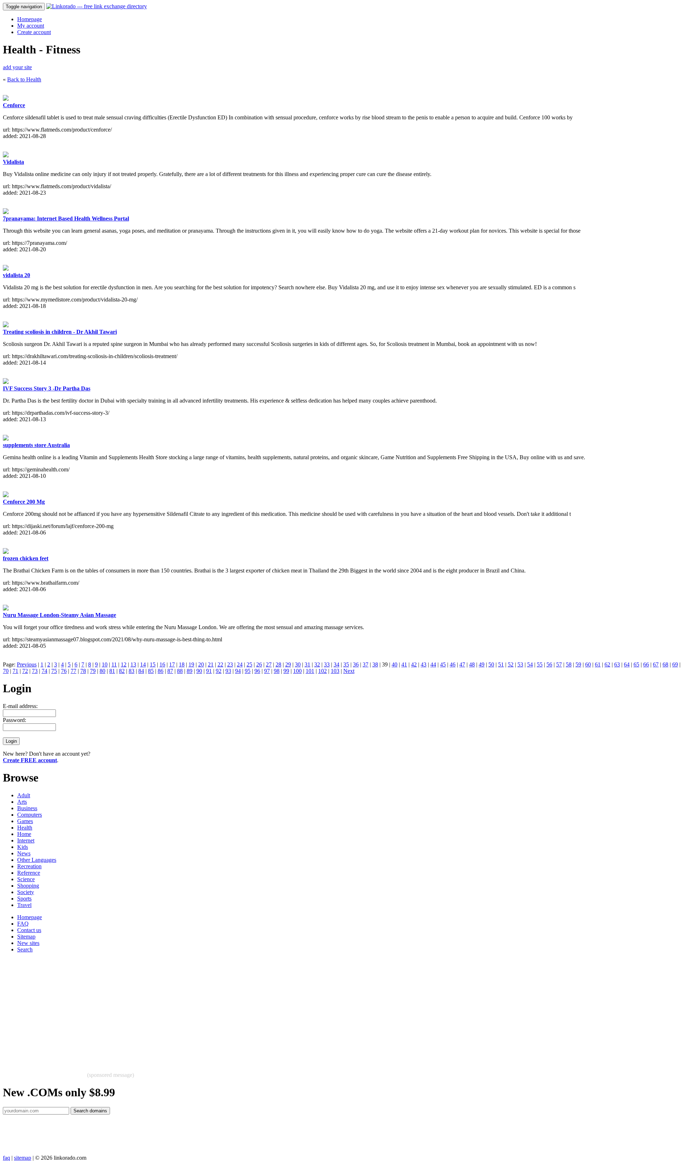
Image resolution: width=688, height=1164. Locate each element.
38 (375, 664)
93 (228, 671)
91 (209, 671)
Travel (24, 905)
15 (153, 664)
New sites (28, 943)
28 (278, 664)
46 (452, 664)
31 (307, 664)
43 (423, 664)
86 (160, 671)
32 (317, 664)
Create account (34, 32)
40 (394, 664)
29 (288, 664)
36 (356, 664)
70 (6, 671)
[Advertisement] (218, 1009)
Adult (23, 795)
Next (348, 671)
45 (443, 664)
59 (578, 664)
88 (180, 671)
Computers (29, 815)
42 (414, 664)
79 (93, 671)
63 (617, 664)
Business (27, 808)
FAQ (23, 924)
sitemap (22, 1158)
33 (327, 664)
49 (481, 664)
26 (259, 664)
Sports (24, 898)
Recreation (29, 866)
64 (627, 664)
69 (675, 664)
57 (559, 664)
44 (433, 664)
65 (636, 664)
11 (114, 664)
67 (656, 664)
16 (162, 664)
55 (540, 664)
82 (122, 671)
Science (26, 879)
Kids (22, 847)
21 (211, 664)
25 (249, 664)
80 (102, 671)
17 (172, 664)
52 (510, 664)
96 (257, 671)
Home (24, 834)
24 (240, 664)
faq (6, 1158)
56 (549, 664)
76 (64, 671)
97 (267, 671)
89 (189, 671)
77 (73, 671)
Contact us (29, 930)
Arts (22, 802)
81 (112, 671)
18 (182, 664)
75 (54, 671)
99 (286, 671)
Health (24, 828)
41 (404, 664)
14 (143, 664)
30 (298, 664)
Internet (25, 840)
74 (44, 671)
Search (25, 949)
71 (15, 671)
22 (220, 664)
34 (336, 664)
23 (230, 664)
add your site (17, 67)
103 (335, 671)
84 (141, 671)
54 (530, 664)
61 (598, 664)
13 (133, 664)
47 (462, 664)
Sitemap (26, 936)
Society (25, 892)
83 (131, 671)
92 (218, 671)
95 (247, 671)
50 (491, 664)
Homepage (29, 19)
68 (665, 664)
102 (322, 671)
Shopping (28, 886)
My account (30, 26)
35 (346, 664)
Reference (28, 873)
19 (191, 664)
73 (35, 671)
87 (170, 671)
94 (238, 671)
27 (269, 664)
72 (25, 671)
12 (123, 664)
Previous (27, 664)
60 (588, 664)
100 (297, 671)
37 (365, 664)
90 (199, 671)
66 (646, 664)
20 (201, 664)
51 (501, 664)
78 (83, 671)
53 (520, 664)
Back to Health (24, 79)
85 (151, 671)
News (23, 853)
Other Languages (36, 860)
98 (277, 671)
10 (105, 664)
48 (472, 664)
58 (569, 664)
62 (607, 664)
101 (310, 671)
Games (25, 821)
